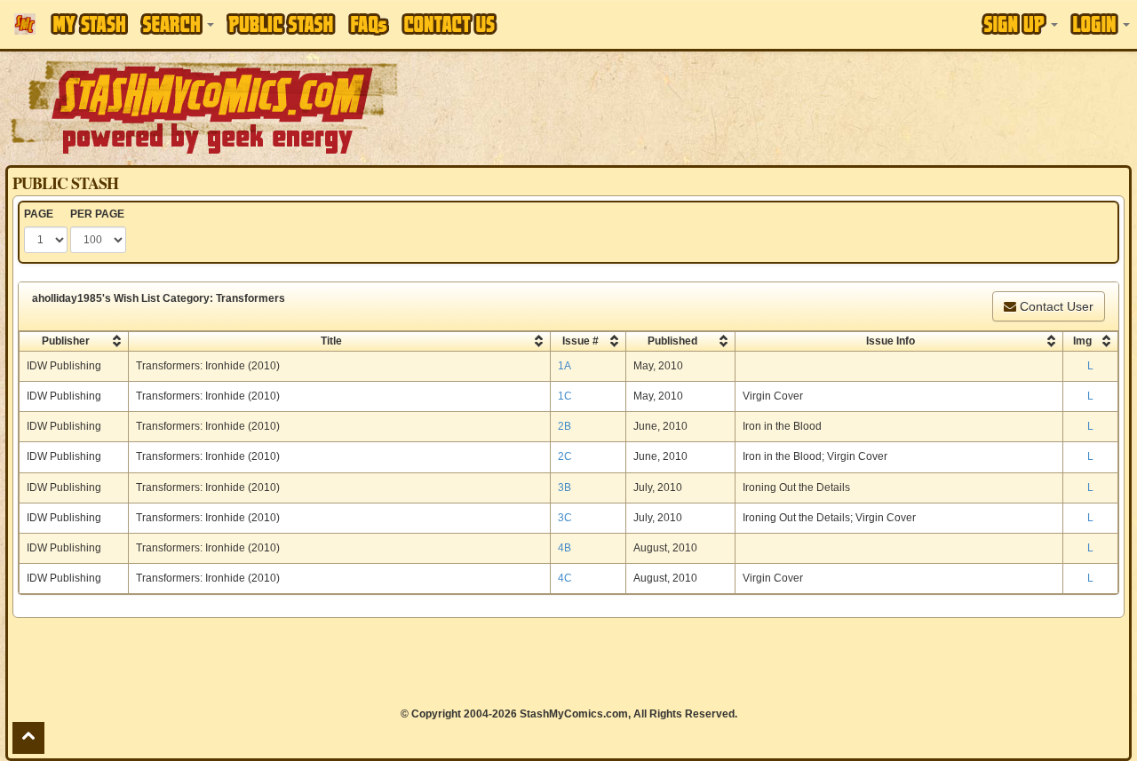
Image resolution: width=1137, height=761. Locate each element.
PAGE (38, 214)
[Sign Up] (1019, 24)
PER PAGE (97, 214)
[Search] (177, 24)
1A (564, 366)
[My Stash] (89, 24)
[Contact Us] (449, 24)
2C (565, 456)
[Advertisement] (803, 107)
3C (565, 517)
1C (565, 396)
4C (565, 578)
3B (564, 487)
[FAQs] (368, 24)
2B (564, 426)
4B (564, 548)
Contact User (1054, 306)
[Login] (1100, 24)
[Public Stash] (281, 24)
